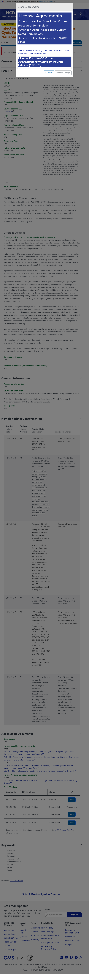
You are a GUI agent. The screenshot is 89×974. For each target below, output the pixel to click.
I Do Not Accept (63, 73)
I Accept (48, 73)
